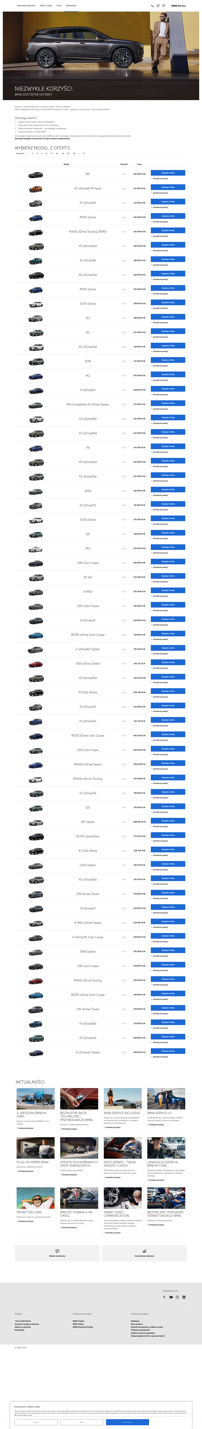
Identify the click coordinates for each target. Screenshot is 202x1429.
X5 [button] (68, 153)
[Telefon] (152, 6)
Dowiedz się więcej (160, 178)
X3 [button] (63, 153)
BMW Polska (78, 1321)
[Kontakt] (158, 6)
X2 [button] (57, 153)
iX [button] (83, 153)
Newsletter (19, 1330)
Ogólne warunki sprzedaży (143, 1333)
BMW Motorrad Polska (83, 1327)
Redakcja (135, 1321)
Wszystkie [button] (20, 153)
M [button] (46, 153)
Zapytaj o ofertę (168, 173)
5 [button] (41, 153)
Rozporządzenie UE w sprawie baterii (147, 1336)
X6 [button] (74, 153)
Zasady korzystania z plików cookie (147, 1327)
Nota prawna (137, 1324)
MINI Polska (78, 1324)
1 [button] (28, 153)
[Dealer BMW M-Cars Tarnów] (178, 6)
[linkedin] (184, 1299)
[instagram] (177, 1299)
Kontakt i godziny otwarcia (27, 1324)
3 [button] (37, 153)
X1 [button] (51, 153)
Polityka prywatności (140, 1330)
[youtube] (171, 1299)
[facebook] (164, 1299)
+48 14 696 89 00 (23, 1321)
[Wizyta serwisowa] (164, 6)
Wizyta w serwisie (23, 1327)
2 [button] (32, 153)
